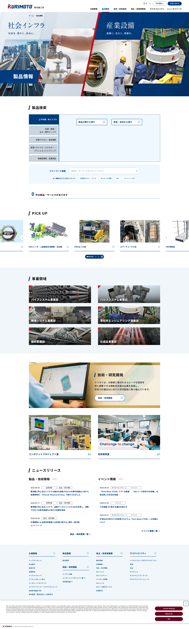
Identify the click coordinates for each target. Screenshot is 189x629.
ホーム (31, 16)
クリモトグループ (35, 575)
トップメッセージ (35, 560)
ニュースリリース (174, 9)
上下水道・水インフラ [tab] (48, 119)
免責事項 (99, 591)
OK (169, 619)
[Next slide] (166, 237)
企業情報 (94, 9)
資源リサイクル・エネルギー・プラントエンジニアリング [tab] (43, 149)
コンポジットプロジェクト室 (73, 578)
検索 (137, 171)
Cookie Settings (169, 608)
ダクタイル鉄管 (106, 178)
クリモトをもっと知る (37, 579)
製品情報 (105, 9)
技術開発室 (67, 582)
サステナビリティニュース (139, 579)
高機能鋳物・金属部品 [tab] (47, 158)
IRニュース (100, 583)
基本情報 (99, 560)
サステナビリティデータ (139, 575)
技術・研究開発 (120, 9)
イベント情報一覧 (149, 530)
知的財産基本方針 (35, 591)
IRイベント (100, 572)
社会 (131, 568)
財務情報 (99, 564)
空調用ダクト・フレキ (88, 178)
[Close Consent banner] (186, 603)
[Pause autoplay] (102, 256)
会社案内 (32, 564)
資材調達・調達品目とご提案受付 (41, 594)
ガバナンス (134, 572)
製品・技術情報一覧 (79, 534)
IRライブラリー (102, 575)
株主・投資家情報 (138, 9)
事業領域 (32, 572)
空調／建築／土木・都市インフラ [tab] (48, 130)
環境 (131, 564)
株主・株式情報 (102, 568)
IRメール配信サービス (104, 587)
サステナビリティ (157, 9)
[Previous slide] (22, 237)
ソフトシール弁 (129, 178)
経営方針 (32, 568)
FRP (117, 178)
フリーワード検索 (57, 170)
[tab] (92, 122)
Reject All (168, 614)
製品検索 (66, 560)
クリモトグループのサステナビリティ (143, 560)
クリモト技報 (67, 574)
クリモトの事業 (102, 579)
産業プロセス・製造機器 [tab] (46, 139)
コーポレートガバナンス (38, 583)
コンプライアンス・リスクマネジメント (43, 587)
